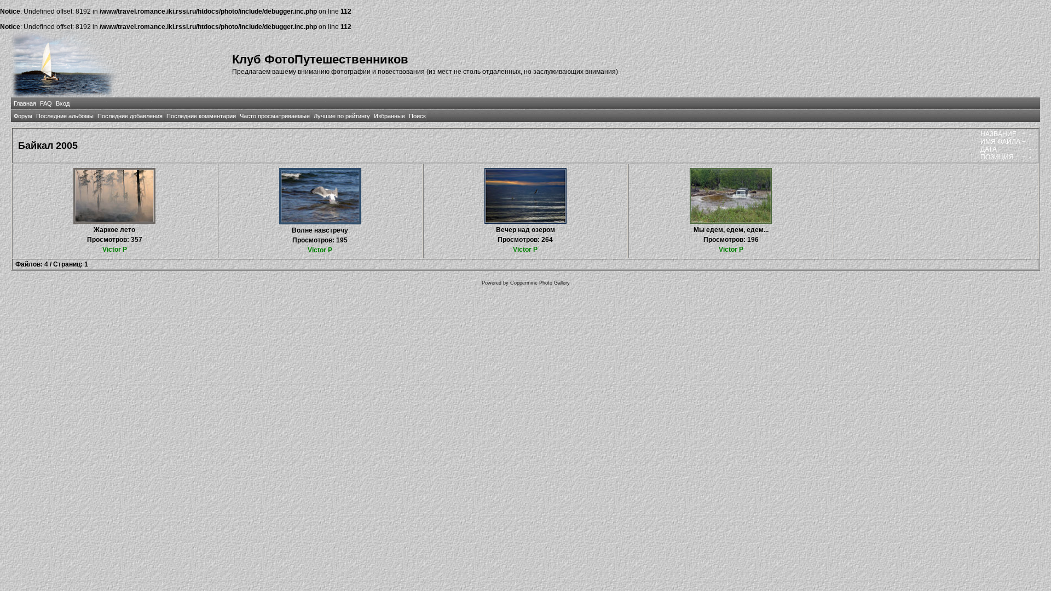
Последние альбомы (65, 116)
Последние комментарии (201, 116)
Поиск (417, 116)
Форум (23, 116)
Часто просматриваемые (275, 116)
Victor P (114, 249)
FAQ (46, 103)
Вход (63, 103)
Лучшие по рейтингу (342, 116)
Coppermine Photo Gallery (540, 283)
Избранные (389, 116)
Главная (25, 103)
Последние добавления (130, 116)
